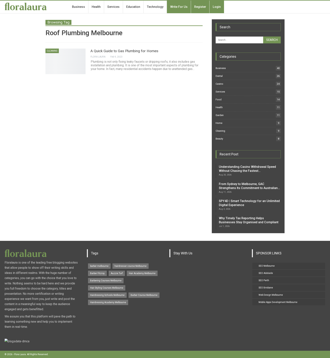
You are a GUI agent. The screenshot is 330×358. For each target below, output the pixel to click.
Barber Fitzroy (97, 273)
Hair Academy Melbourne (142, 273)
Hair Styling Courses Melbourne (106, 288)
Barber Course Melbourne (144, 295)
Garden (220, 115)
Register (200, 7)
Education (133, 7)
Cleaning (52, 51)
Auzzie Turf (117, 273)
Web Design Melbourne (271, 295)
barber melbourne (99, 266)
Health (96, 7)
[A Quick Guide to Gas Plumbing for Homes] (65, 61)
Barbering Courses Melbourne (105, 280)
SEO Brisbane (266, 287)
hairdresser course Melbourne (130, 266)
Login (217, 7)
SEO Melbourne (267, 266)
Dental (219, 76)
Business (78, 7)
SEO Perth (264, 280)
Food (219, 99)
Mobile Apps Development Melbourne (278, 302)
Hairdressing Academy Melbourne (108, 302)
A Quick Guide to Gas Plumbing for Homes (124, 51)
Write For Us (179, 7)
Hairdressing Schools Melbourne (107, 295)
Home (219, 123)
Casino (219, 83)
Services (113, 7)
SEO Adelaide (266, 273)
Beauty (219, 138)
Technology (155, 7)
